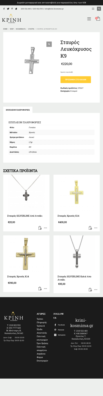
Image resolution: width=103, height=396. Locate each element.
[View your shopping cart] (98, 18)
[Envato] (16, 9)
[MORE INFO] (45, 228)
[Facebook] (4, 9)
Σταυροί (73, 91)
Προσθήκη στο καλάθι (75, 80)
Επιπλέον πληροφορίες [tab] (18, 110)
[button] (49, 44)
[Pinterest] (12, 9)
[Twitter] (8, 9)
